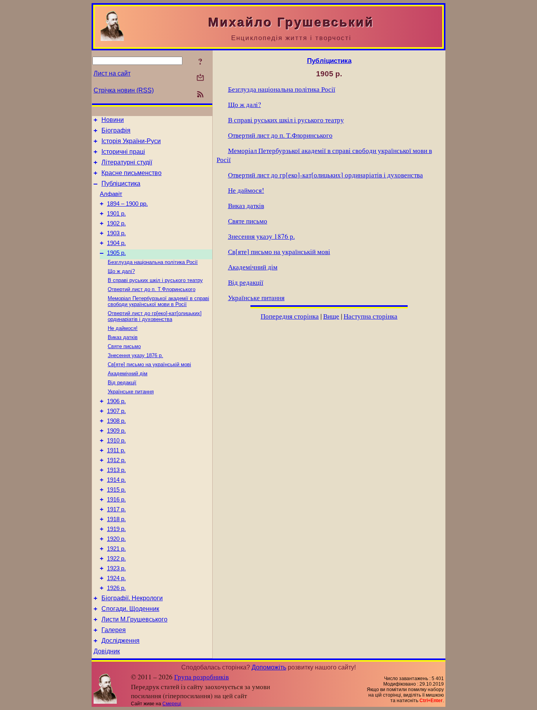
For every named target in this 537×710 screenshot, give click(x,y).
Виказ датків (123, 337)
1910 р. (116, 440)
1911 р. (116, 450)
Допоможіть (269, 667)
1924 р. (116, 578)
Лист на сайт (112, 73)
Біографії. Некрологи (132, 598)
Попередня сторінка (290, 316)
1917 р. (116, 509)
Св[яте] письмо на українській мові (149, 364)
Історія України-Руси (131, 141)
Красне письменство (131, 173)
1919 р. (116, 529)
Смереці (171, 703)
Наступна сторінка (370, 316)
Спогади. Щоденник (130, 608)
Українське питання (131, 392)
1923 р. (116, 568)
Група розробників (201, 676)
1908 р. (116, 421)
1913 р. (116, 470)
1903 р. (116, 233)
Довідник (107, 651)
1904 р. (116, 243)
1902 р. (116, 223)
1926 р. (116, 588)
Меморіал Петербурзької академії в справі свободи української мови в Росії (158, 301)
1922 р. (116, 558)
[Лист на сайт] (200, 78)
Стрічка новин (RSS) (124, 90)
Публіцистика (120, 183)
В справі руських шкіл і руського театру (155, 280)
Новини (112, 119)
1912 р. (116, 460)
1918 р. (116, 519)
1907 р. (116, 411)
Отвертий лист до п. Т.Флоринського (151, 289)
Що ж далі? (121, 271)
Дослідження (120, 640)
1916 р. (116, 499)
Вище (331, 316)
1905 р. (116, 253)
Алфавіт (111, 194)
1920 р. (116, 539)
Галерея (113, 630)
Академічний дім (127, 373)
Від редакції (122, 382)
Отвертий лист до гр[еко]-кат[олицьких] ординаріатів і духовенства (155, 316)
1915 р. (116, 490)
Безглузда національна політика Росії (153, 262)
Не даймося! (123, 328)
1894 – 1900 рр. (127, 204)
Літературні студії (126, 162)
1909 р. (116, 431)
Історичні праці (123, 151)
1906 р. (116, 401)
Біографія (116, 130)
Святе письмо (124, 346)
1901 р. (116, 213)
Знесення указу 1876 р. (135, 355)
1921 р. (116, 549)
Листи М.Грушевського (134, 619)
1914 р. (116, 480)
